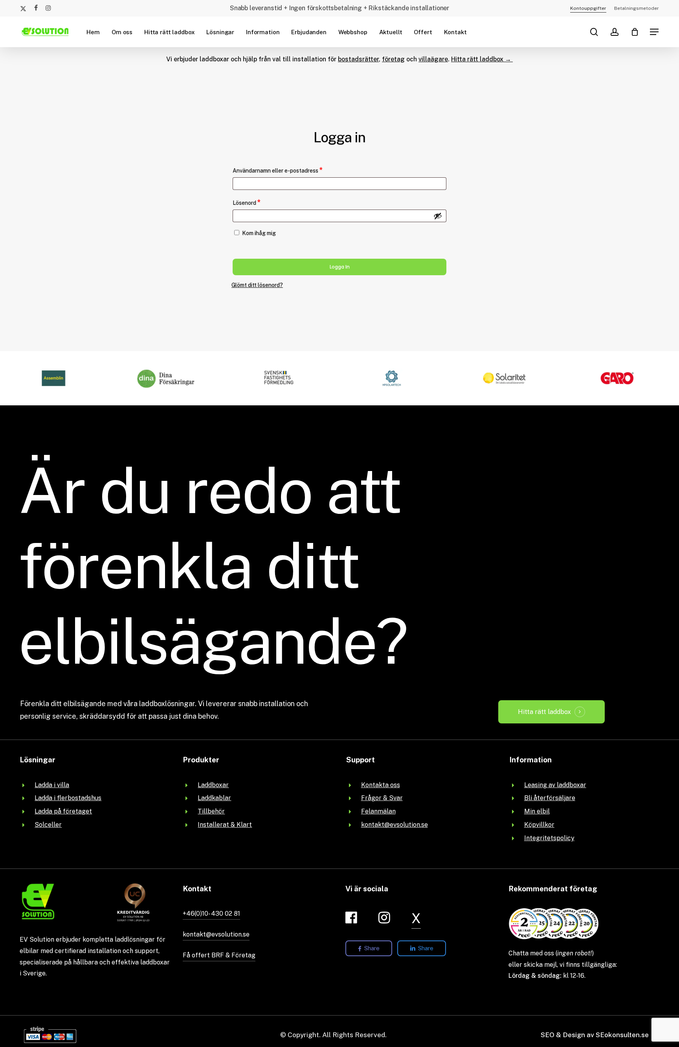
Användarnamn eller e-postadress (294, 169)
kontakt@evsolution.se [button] (216, 934)
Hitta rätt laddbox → (482, 59)
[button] (654, 32)
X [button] (416, 918)
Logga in (340, 266)
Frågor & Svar (382, 798)
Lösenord (263, 201)
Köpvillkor (539, 824)
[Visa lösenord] (437, 216)
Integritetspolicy (549, 838)
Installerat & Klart (225, 824)
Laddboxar (213, 785)
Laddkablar (214, 798)
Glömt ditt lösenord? (257, 285)
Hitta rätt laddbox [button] (544, 712)
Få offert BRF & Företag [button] (219, 955)
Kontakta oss (380, 785)
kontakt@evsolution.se (394, 824)
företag (393, 59)
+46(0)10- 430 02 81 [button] (211, 913)
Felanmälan (378, 811)
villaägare (433, 59)
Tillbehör (211, 811)
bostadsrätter (358, 59)
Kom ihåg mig (259, 233)
